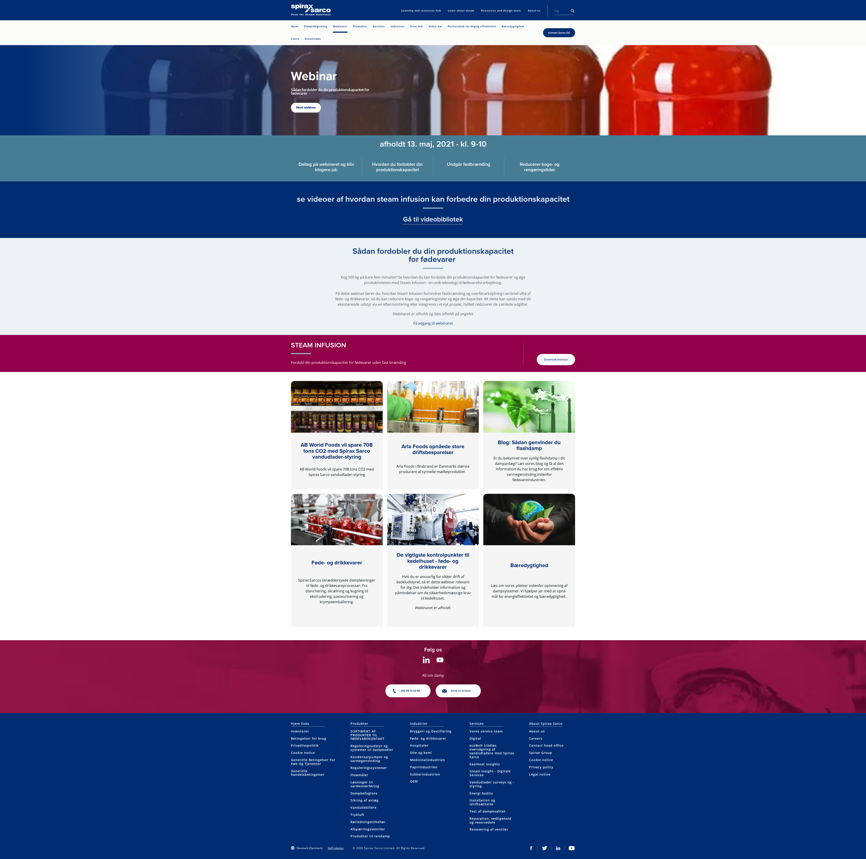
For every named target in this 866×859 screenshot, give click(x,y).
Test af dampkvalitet (488, 811)
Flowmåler (359, 775)
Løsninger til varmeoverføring (364, 784)
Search (572, 11)
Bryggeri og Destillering (430, 731)
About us (537, 731)
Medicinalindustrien (427, 760)
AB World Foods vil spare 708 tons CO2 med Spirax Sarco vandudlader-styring (337, 451)
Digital (475, 738)
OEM (414, 781)
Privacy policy (541, 767)
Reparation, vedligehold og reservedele (490, 820)
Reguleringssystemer (368, 768)
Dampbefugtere (364, 793)
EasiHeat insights (485, 764)
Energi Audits (481, 793)
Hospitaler (419, 745)
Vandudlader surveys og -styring (492, 784)
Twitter (544, 848)
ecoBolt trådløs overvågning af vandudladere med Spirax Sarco (492, 751)
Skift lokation (336, 848)
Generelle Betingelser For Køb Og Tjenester (313, 762)
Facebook (531, 848)
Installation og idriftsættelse (482, 802)
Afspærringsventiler (367, 829)
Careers (535, 738)
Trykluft (357, 815)
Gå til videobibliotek (433, 219)
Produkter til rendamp (370, 836)
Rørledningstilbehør (368, 822)
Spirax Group (540, 752)
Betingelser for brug (308, 738)
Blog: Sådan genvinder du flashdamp (529, 445)
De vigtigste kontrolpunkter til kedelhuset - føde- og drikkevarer (433, 561)
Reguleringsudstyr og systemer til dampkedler (371, 748)
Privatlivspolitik (305, 745)
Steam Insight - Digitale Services (490, 773)
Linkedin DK (558, 848)
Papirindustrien (424, 767)
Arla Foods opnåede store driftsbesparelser (432, 449)
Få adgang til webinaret (433, 323)
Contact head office (546, 745)
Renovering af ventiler (489, 829)
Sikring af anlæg (364, 800)
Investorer (300, 731)
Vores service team (486, 731)
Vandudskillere (363, 807)
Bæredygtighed (529, 565)
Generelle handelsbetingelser (308, 773)
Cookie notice (303, 752)
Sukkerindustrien (425, 774)
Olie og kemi (421, 752)
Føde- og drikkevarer (336, 563)
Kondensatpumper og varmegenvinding (369, 759)
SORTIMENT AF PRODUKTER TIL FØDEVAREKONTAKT (367, 735)
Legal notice (539, 774)
